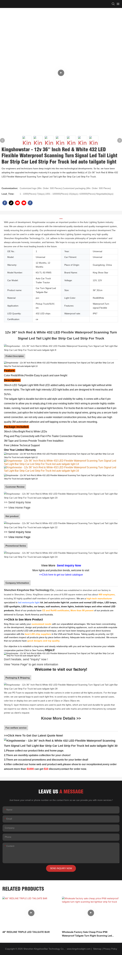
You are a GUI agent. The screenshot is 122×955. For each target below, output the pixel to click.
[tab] (61, 217)
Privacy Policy (110, 949)
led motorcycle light (29, 602)
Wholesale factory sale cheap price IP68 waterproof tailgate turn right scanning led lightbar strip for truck (87, 934)
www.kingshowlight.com (79, 949)
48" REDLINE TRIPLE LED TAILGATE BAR (26, 932)
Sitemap (96, 949)
